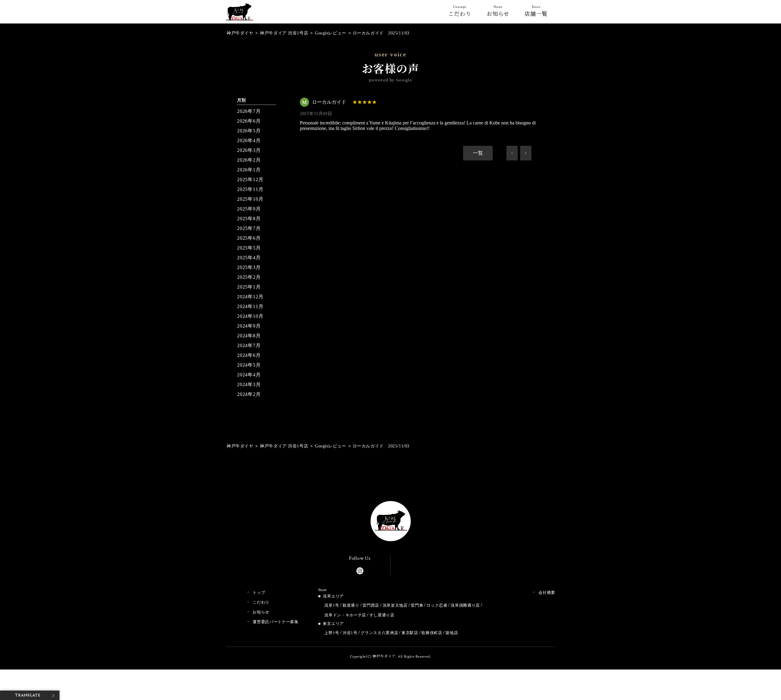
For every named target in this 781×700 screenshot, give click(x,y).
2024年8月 (249, 335)
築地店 (451, 632)
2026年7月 (249, 111)
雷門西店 (370, 605)
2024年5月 (249, 365)
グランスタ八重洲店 (379, 632)
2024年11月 (250, 306)
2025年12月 (250, 179)
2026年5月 (249, 130)
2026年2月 (249, 160)
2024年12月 (250, 296)
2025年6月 (249, 238)
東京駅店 (409, 632)
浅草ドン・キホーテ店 (345, 615)
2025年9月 (249, 208)
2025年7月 (249, 228)
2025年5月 (249, 247)
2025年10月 (250, 199)
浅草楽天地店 (395, 605)
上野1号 (331, 632)
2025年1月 (249, 286)
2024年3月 (249, 384)
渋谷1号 (350, 632)
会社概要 (546, 592)
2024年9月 (249, 325)
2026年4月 (249, 140)
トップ (259, 592)
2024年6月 (249, 355)
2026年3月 (249, 150)
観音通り (351, 605)
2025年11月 (250, 189)
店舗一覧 (536, 12)
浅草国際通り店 (465, 605)
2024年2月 (249, 394)
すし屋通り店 (381, 615)
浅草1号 (331, 605)
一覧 (478, 153)
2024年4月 (249, 374)
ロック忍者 (436, 605)
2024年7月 (249, 345)
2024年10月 (250, 316)
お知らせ (498, 12)
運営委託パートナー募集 (275, 621)
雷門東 (417, 605)
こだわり (459, 12)
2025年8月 (249, 218)
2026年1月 (249, 169)
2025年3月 (249, 267)
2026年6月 (249, 121)
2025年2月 (249, 277)
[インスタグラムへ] (359, 569)
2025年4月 (249, 257)
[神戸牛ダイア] (239, 15)
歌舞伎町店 (431, 632)
